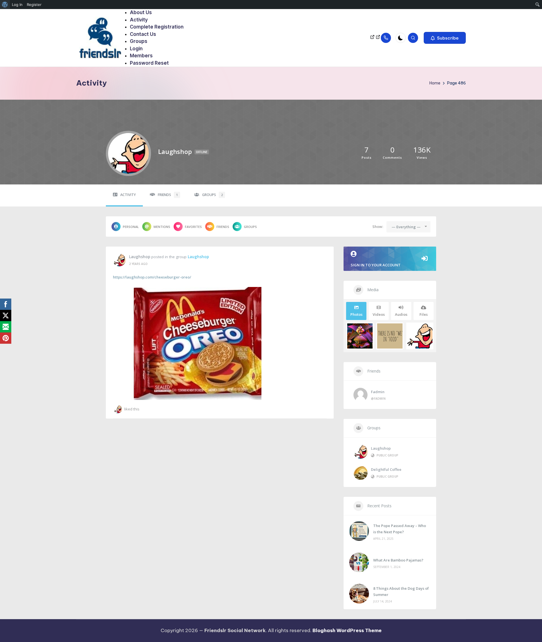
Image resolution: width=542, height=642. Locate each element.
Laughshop (139, 256)
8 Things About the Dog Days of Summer (401, 591)
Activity (128, 194)
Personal (131, 227)
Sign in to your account (376, 264)
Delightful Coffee (386, 469)
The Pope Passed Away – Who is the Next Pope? (399, 528)
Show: (377, 226)
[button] (445, 38)
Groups (212, 194)
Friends (168, 194)
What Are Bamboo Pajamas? (398, 560)
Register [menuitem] (34, 4)
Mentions (162, 227)
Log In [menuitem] (17, 4)
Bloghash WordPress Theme (347, 630)
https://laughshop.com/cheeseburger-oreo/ (152, 277)
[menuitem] (5, 4)
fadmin (377, 391)
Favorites (193, 227)
